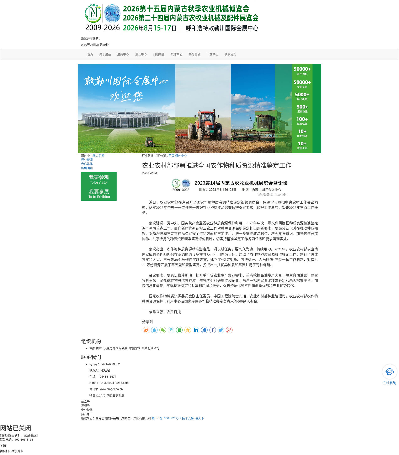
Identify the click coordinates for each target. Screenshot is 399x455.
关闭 (3, 446)
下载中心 (212, 54)
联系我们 (230, 54)
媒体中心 (176, 54)
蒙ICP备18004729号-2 (166, 418)
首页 (90, 54)
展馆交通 (194, 54)
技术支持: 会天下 (193, 418)
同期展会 (159, 54)
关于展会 (105, 54)
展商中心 (123, 54)
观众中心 (141, 54)
